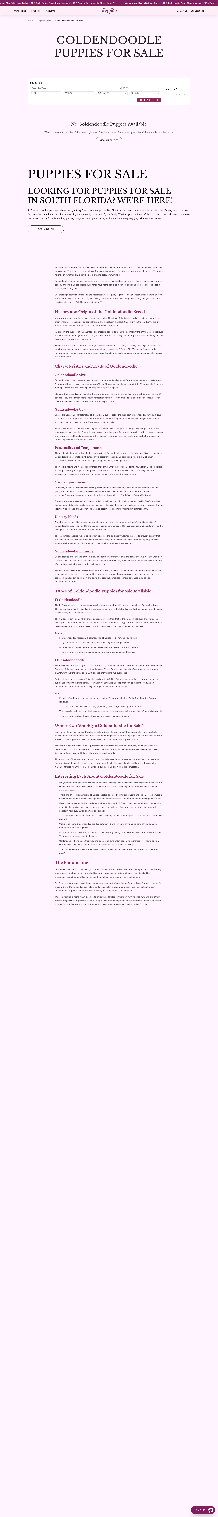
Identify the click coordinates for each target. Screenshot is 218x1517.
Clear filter (150, 100)
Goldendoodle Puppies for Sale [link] (69, 20)
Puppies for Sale (44, 20)
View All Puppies (109, 140)
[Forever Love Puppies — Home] (109, 11)
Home (30, 20)
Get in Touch (46, 229)
